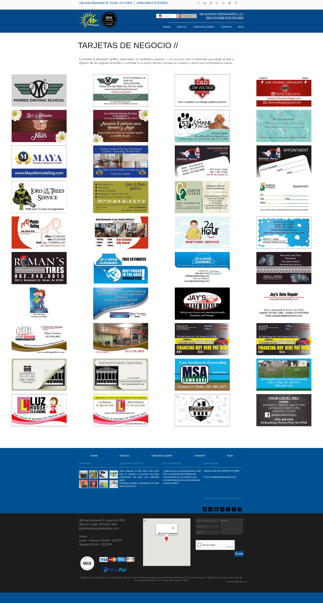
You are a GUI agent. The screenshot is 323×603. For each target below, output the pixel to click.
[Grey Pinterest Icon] (236, 3)
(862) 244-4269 (215, 17)
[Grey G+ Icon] (217, 3)
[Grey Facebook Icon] (198, 3)
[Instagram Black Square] (216, 509)
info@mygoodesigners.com (223, 477)
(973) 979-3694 (234, 17)
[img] (39, 90)
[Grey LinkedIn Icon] (204, 3)
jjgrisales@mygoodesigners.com (99, 528)
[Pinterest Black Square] (222, 509)
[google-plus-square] (228, 509)
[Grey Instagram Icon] (211, 3)
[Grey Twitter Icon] (229, 3)
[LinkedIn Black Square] (210, 509)
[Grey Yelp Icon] (223, 3)
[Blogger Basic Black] (240, 509)
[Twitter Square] (204, 509)
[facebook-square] (234, 509)
